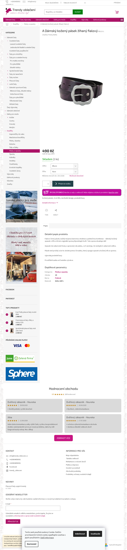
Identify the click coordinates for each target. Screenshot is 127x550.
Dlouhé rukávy (15, 67)
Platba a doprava (72, 465)
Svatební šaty (14, 41)
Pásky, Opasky (14, 141)
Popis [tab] (46, 226)
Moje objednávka (51, 3)
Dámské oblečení (13, 111)
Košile (11, 117)
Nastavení (31, 544)
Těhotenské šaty (15, 101)
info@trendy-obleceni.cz (18, 456)
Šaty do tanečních (16, 74)
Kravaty (12, 124)
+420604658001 (15, 459)
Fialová (58, 278)
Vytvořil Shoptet (115, 545)
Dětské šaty (13, 104)
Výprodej (10, 174)
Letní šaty (13, 84)
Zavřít (62, 210)
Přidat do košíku (64, 184)
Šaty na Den (13, 77)
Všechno (10, 181)
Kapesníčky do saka (16, 134)
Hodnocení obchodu (63, 388)
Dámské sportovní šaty (18, 87)
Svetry (11, 121)
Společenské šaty (16, 71)
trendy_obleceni (15, 470)
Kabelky (12, 157)
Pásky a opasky (15, 151)
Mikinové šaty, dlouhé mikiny (20, 91)
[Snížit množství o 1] (51, 185)
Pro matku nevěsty (17, 61)
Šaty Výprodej (12, 107)
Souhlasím (95, 533)
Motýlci (12, 127)
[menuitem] (10, 20)
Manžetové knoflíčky (17, 137)
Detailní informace (49, 203)
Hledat (78, 12)
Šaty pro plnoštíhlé (16, 97)
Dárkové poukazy (13, 177)
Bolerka (12, 144)
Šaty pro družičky (15, 54)
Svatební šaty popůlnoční (18, 51)
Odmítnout (80, 533)
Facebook (13, 467)
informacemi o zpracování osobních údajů (29, 516)
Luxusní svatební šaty (18, 44)
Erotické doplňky (15, 167)
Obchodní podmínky (73, 471)
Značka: (49, 35)
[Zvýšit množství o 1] (51, 182)
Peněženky (13, 164)
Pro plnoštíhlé (15, 64)
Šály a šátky (13, 147)
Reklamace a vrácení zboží (76, 461)
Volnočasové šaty (16, 94)
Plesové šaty (14, 81)
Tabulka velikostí (70, 3)
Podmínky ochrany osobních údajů (78, 474)
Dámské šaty (11, 37)
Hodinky (12, 161)
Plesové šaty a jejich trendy (16, 486)
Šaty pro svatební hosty (18, 57)
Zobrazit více (63, 438)
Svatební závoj (14, 171)
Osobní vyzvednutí (73, 468)
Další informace (47, 537)
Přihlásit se (13, 521)
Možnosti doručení (76, 176)
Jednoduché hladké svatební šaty (22, 47)
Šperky (12, 154)
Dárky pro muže (13, 114)
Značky (9, 184)
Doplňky (10, 131)
